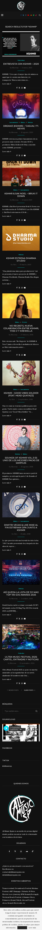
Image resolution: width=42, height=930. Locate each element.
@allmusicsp (7, 766)
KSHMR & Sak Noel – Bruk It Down (21, 194)
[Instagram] (25, 15)
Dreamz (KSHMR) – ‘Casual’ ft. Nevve (21, 127)
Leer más (6, 84)
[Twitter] (23, 15)
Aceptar (22, 928)
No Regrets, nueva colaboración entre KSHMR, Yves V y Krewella (21, 328)
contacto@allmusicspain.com (13, 872)
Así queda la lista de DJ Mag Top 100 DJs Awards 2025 (21, 593)
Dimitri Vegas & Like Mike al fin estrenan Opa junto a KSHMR (21, 527)
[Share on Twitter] (19, 88)
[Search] (39, 15)
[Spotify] (33, 15)
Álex (14, 265)
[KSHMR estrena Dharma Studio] (21, 238)
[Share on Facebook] (16, 88)
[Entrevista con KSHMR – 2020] (21, 43)
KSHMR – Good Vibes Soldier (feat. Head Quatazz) (21, 394)
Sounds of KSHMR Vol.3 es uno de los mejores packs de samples (21, 460)
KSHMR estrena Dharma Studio (21, 259)
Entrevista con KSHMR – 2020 (21, 64)
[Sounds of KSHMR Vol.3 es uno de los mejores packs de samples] (21, 437)
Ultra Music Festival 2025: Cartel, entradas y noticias (21, 658)
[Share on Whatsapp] (22, 88)
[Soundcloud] (31, 15)
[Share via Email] (25, 88)
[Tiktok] (36, 15)
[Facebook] (9, 851)
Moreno (15, 68)
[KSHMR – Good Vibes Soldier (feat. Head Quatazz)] (21, 373)
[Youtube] (28, 15)
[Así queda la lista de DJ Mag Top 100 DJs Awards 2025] (21, 572)
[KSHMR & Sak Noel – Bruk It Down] (21, 173)
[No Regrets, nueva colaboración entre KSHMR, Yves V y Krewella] (21, 305)
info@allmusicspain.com (11, 875)
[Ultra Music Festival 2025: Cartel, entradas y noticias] (21, 636)
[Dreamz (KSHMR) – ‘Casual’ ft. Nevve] (21, 105)
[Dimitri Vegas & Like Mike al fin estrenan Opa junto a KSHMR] (21, 504)
